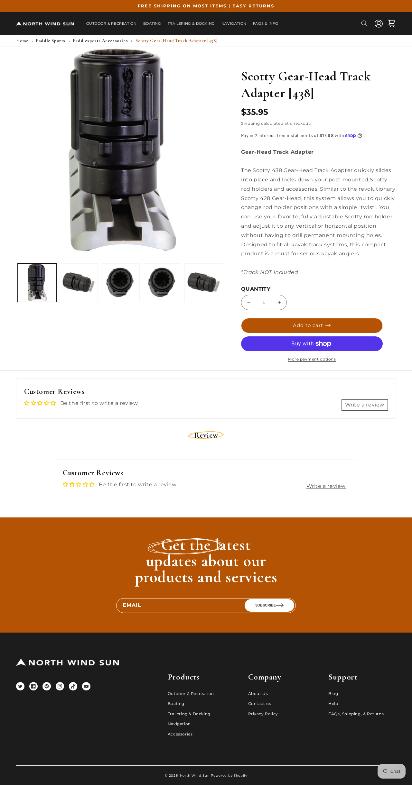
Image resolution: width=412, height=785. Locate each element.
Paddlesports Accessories (100, 40)
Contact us (259, 703)
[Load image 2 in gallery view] (79, 282)
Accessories (180, 734)
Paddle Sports (50, 40)
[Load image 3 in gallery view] (120, 282)
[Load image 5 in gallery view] (203, 282)
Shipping (250, 123)
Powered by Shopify (229, 775)
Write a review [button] (364, 405)
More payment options (312, 359)
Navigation (179, 723)
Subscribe (265, 605)
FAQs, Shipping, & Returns (356, 713)
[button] (364, 23)
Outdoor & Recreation (191, 693)
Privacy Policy (263, 713)
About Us (258, 693)
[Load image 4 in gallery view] (162, 282)
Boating (176, 703)
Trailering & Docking (189, 713)
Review (206, 435)
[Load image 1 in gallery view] (37, 282)
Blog (333, 693)
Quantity (255, 289)
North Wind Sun (195, 775)
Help (333, 703)
